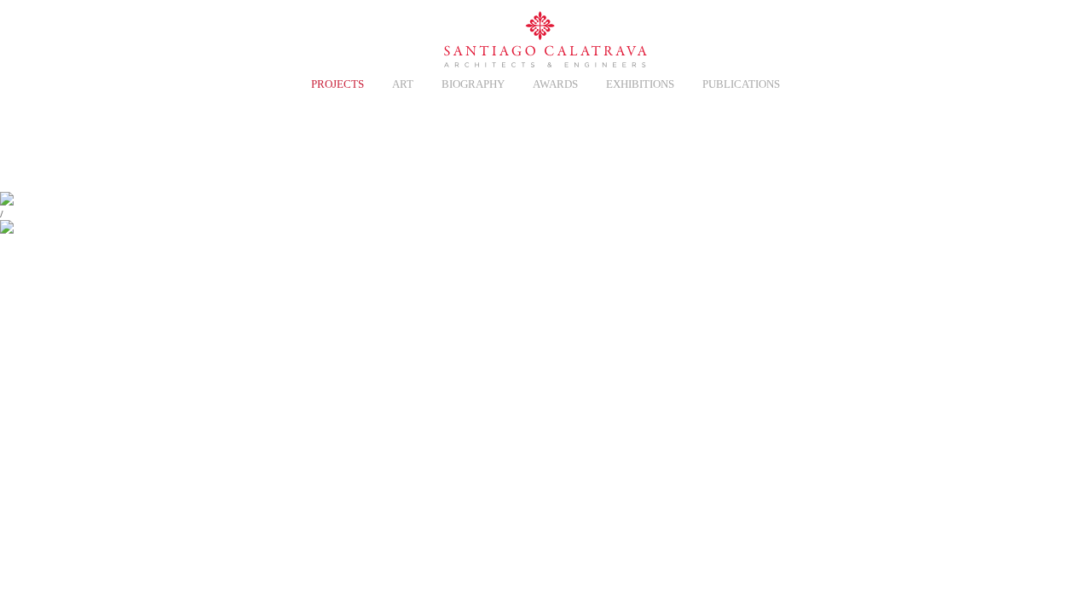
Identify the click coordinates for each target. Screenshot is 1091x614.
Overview (782, 140)
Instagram (866, 36)
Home (148, 36)
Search (943, 36)
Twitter (828, 36)
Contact (789, 36)
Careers (187, 36)
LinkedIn (904, 36)
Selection (263, 36)
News (225, 36)
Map (888, 140)
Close (941, 140)
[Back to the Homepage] (545, 40)
